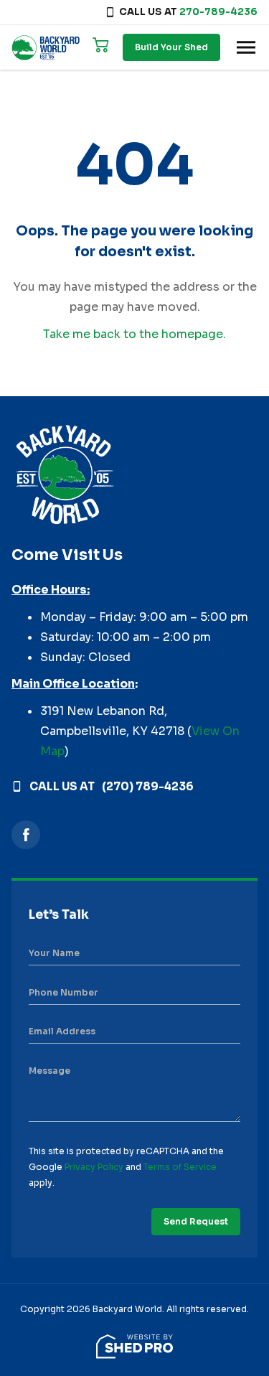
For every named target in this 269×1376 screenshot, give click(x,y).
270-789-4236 (218, 12)
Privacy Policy (94, 1166)
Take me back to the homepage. (134, 334)
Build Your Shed (171, 47)
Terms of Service (180, 1166)
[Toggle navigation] (246, 47)
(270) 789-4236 (148, 786)
